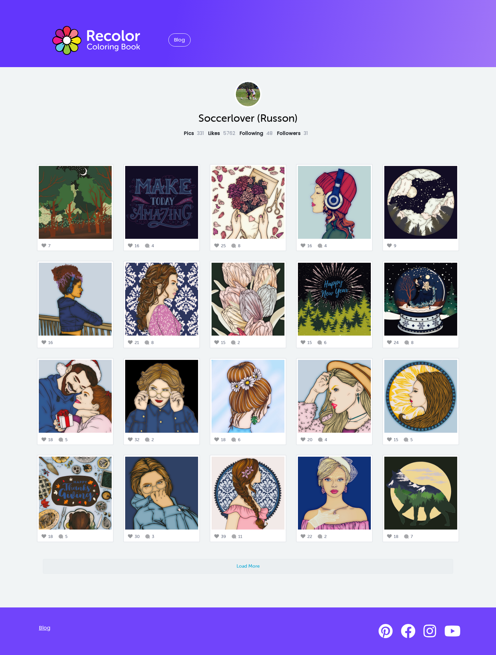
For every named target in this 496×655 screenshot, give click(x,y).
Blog (179, 39)
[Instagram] (429, 631)
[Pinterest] (386, 631)
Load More (248, 566)
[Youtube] (452, 631)
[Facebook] (408, 631)
